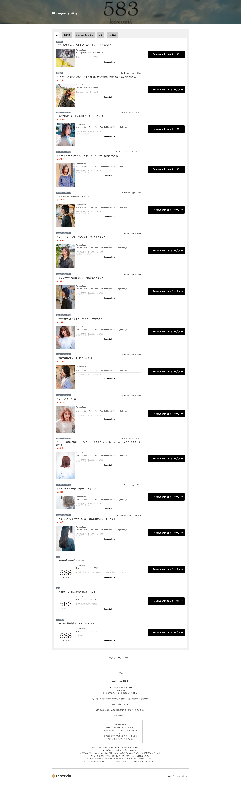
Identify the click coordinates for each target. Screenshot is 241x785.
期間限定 (67, 35)
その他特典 (112, 35)
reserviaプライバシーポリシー (177, 776)
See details (108, 62)
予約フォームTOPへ (119, 657)
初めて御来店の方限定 (84, 35)
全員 (100, 35)
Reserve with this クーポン (166, 54)
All (57, 35)
